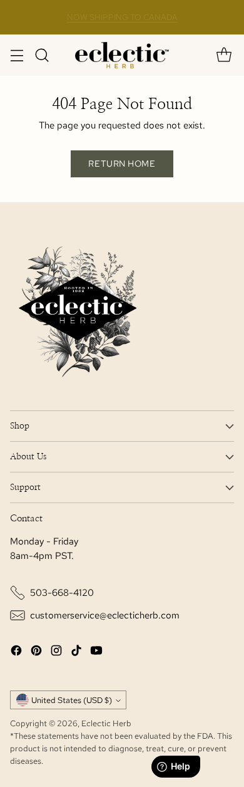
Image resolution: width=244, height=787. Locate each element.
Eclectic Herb (106, 723)
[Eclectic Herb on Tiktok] (76, 652)
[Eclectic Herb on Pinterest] (36, 652)
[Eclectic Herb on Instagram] (56, 652)
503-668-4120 (62, 592)
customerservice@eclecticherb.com (105, 615)
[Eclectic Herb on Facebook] (16, 652)
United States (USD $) (71, 700)
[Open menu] (16, 55)
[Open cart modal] (223, 55)
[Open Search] (41, 55)
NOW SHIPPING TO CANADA (122, 17)
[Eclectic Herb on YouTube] (96, 652)
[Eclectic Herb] (122, 55)
